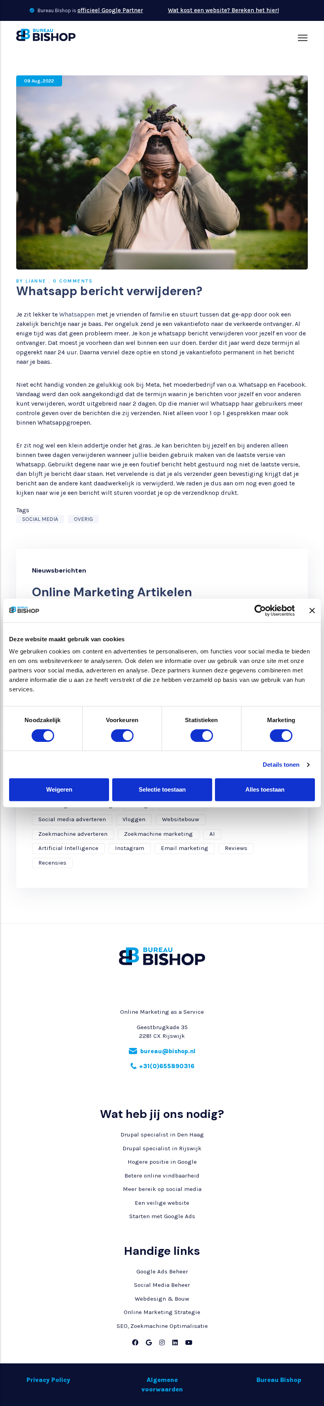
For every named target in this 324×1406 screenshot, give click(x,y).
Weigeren (59, 789)
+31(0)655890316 (166, 1066)
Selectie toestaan (162, 789)
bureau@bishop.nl (168, 1051)
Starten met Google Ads (162, 1216)
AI (212, 833)
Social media (40, 519)
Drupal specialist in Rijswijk (162, 1148)
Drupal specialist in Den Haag (162, 1134)
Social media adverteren (72, 819)
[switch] (113, 735)
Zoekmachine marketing (158, 833)
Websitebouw (180, 819)
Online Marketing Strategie (162, 1312)
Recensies (52, 862)
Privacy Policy (48, 1380)
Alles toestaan (264, 789)
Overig (83, 519)
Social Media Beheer (162, 1284)
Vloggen (133, 819)
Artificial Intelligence (68, 848)
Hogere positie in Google (162, 1161)
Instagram (129, 848)
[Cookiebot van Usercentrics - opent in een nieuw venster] (260, 610)
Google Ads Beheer (162, 1271)
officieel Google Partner (110, 10)
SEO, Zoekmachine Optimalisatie (162, 1325)
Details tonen (281, 764)
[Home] (45, 35)
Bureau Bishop (278, 1380)
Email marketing (184, 848)
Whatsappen (77, 314)
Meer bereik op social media (162, 1189)
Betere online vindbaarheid (162, 1175)
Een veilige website (162, 1202)
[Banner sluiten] (312, 610)
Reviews (236, 848)
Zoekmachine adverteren (72, 833)
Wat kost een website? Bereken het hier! (223, 10)
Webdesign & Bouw (162, 1298)
